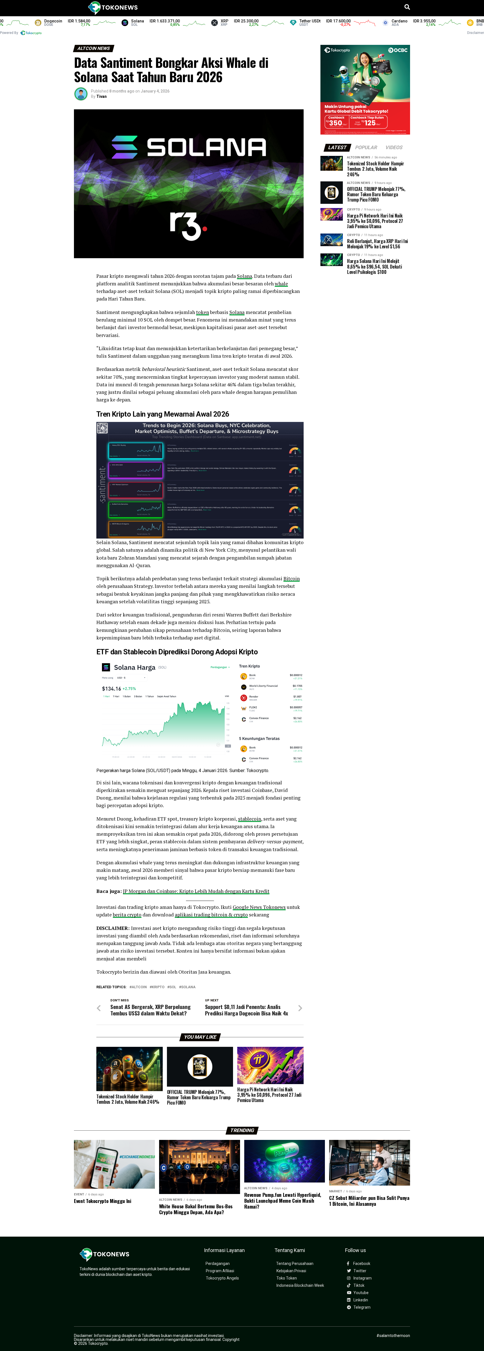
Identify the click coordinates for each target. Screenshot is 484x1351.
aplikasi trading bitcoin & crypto (211, 914)
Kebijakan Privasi (291, 1271)
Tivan (101, 96)
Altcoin (139, 987)
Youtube (361, 1293)
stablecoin (249, 819)
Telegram (362, 1307)
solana (188, 987)
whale (281, 283)
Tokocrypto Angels (222, 1278)
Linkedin (360, 1300)
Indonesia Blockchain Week (300, 1285)
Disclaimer (475, 32)
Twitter (359, 1271)
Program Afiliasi (220, 1271)
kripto (158, 987)
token (202, 312)
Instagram (362, 1278)
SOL (172, 987)
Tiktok (358, 1285)
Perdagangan (218, 1264)
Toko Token (286, 1278)
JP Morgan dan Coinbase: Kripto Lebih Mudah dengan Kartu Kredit (196, 891)
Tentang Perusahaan (294, 1264)
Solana (244, 276)
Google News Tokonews (259, 907)
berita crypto (127, 914)
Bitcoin (291, 578)
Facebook (361, 1264)
